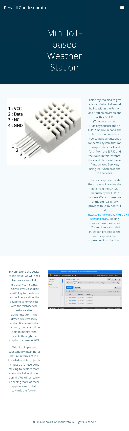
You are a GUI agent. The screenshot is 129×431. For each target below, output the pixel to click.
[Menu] (122, 7)
